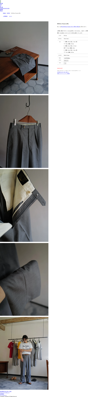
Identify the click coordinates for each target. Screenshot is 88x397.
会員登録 (2, 393)
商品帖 (1, 9)
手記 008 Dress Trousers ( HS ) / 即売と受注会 (70, 26)
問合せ (1, 10)
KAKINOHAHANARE (4, 8)
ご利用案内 (5, 16)
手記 (1, 4)
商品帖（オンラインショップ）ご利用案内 (63, 73)
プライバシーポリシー (5, 392)
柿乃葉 (1, 3)
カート (10, 16)
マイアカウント (3, 395)
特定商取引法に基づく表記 (5, 391)
